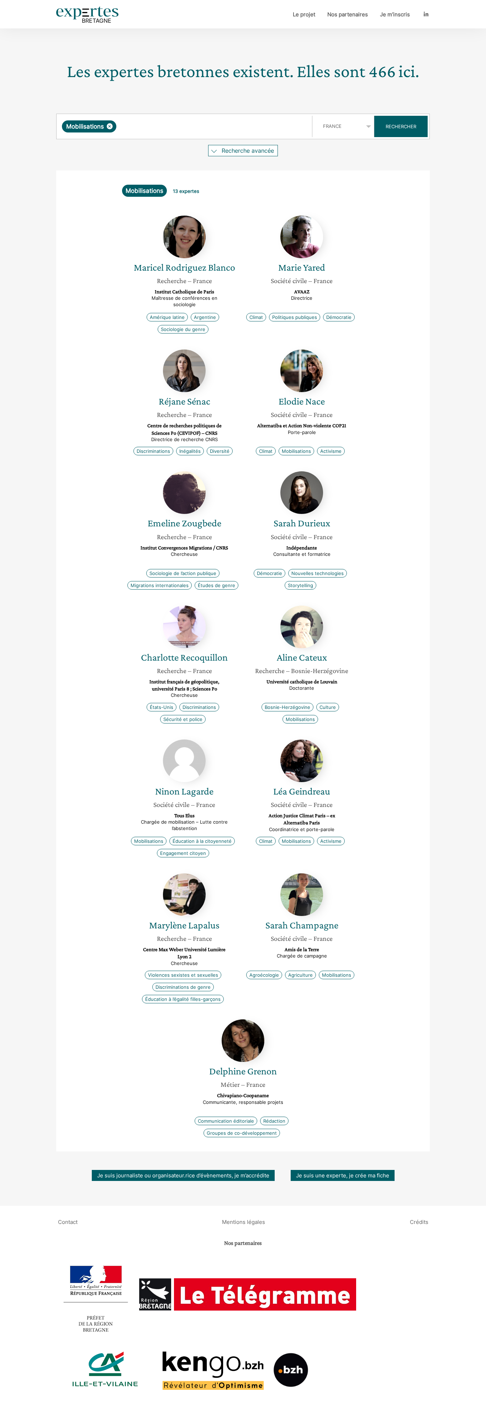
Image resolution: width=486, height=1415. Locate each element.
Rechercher (401, 126)
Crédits (419, 1221)
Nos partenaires (347, 14)
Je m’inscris (395, 14)
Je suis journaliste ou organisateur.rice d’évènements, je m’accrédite (183, 1175)
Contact (68, 1221)
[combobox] (185, 126)
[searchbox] (189, 126)
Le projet (304, 14)
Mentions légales (243, 1221)
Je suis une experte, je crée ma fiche (342, 1175)
